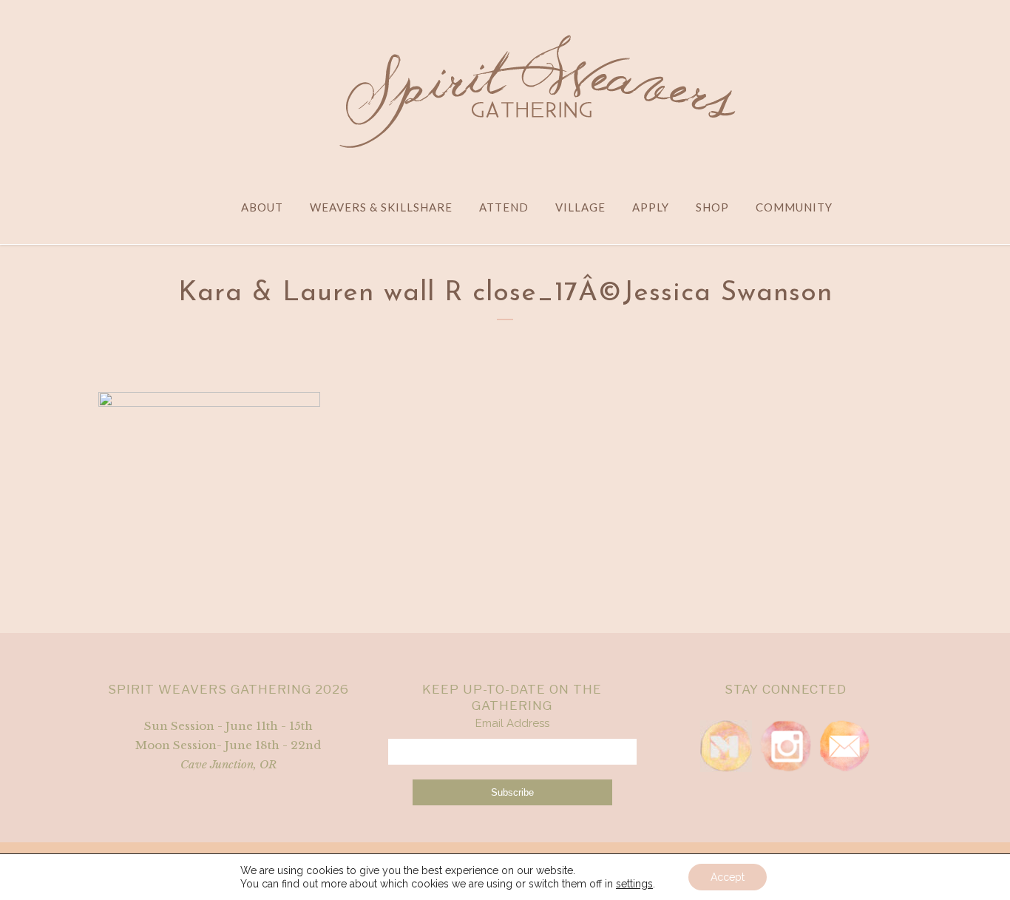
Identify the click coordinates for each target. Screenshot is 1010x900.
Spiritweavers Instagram (785, 746)
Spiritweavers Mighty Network (726, 746)
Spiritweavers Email (844, 746)
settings (634, 884)
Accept (728, 877)
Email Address (512, 723)
